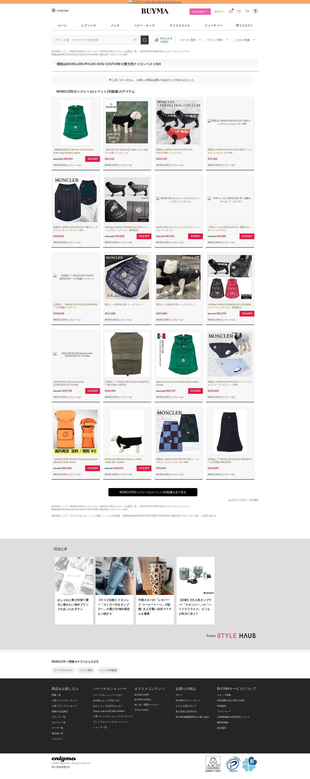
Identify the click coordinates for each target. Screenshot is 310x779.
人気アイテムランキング (64, 700)
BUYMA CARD (141, 694)
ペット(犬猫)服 (108, 670)
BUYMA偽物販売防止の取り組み (192, 717)
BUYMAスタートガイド (188, 700)
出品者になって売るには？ (107, 700)
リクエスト (246, 25)
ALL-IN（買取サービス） (147, 704)
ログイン (219, 11)
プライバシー (224, 711)
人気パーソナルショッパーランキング (112, 716)
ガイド (179, 695)
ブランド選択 (215, 39)
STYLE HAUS (141, 710)
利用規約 (221, 706)
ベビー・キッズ (144, 25)
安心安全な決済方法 (186, 711)
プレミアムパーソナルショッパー (110, 721)
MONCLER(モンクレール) (67, 165)
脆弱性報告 (223, 722)
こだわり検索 (242, 39)
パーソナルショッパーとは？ (108, 695)
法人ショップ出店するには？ (108, 706)
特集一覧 (56, 695)
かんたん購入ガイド (186, 706)
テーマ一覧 (57, 728)
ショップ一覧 (100, 727)
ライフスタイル (180, 25)
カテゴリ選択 (188, 39)
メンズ (115, 25)
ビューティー (213, 25)
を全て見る (153, 492)
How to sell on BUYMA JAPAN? (109, 711)
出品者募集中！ (200, 11)
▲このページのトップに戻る (243, 500)
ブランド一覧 (59, 717)
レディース (88, 25)
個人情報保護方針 (61, 767)
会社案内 (221, 728)
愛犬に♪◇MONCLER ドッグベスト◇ (124, 304)
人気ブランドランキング (64, 706)
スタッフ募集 (224, 695)
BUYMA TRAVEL (142, 699)
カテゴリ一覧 (59, 722)
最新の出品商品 (60, 711)
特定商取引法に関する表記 (231, 700)
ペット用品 (86, 670)
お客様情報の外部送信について (233, 717)
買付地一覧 (57, 733)
